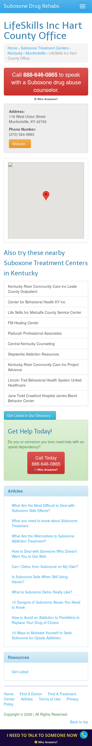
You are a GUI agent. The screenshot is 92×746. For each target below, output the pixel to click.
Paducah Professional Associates (35, 333)
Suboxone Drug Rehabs (31, 6)
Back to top (79, 721)
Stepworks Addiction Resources (33, 354)
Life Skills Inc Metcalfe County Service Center (44, 312)
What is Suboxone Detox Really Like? (42, 591)
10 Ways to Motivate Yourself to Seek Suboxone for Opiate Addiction (42, 635)
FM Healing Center (23, 322)
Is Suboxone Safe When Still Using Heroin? (40, 579)
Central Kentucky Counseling (31, 343)
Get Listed (20, 671)
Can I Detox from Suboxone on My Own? (45, 566)
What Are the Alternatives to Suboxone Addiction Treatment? (43, 538)
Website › (20, 143)
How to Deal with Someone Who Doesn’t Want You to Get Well (44, 554)
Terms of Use (50, 698)
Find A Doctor (31, 693)
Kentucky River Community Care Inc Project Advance (43, 367)
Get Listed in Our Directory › (30, 415)
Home (12, 47)
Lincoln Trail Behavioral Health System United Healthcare (45, 382)
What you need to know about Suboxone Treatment (44, 523)
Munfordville (35, 53)
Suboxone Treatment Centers (44, 47)
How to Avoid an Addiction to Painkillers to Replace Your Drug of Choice (45, 620)
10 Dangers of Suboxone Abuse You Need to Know (46, 605)
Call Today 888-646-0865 (46, 462)
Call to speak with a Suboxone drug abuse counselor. (46, 81)
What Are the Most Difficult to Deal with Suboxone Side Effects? (43, 508)
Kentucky (15, 53)
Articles (27, 698)
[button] (46, 195)
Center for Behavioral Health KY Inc (36, 301)
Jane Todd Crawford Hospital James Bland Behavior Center (42, 398)
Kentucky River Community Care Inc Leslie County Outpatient (42, 289)
